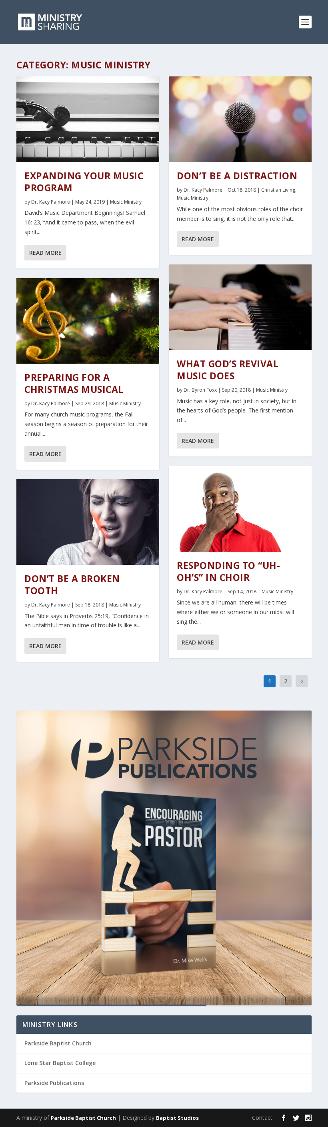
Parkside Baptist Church (58, 1043)
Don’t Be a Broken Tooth (72, 584)
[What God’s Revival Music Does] (240, 307)
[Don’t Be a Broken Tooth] (87, 522)
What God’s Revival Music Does (227, 369)
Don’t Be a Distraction (237, 175)
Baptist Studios (177, 1117)
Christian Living (278, 189)
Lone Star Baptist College (60, 1063)
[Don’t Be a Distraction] (240, 119)
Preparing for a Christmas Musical (74, 383)
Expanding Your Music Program (83, 181)
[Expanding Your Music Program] (87, 119)
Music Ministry (126, 201)
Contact (262, 1117)
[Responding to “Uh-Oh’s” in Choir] (240, 509)
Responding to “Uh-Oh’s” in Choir (228, 571)
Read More (45, 252)
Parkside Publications (54, 1083)
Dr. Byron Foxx (200, 389)
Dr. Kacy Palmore (50, 201)
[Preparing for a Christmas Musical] (87, 321)
